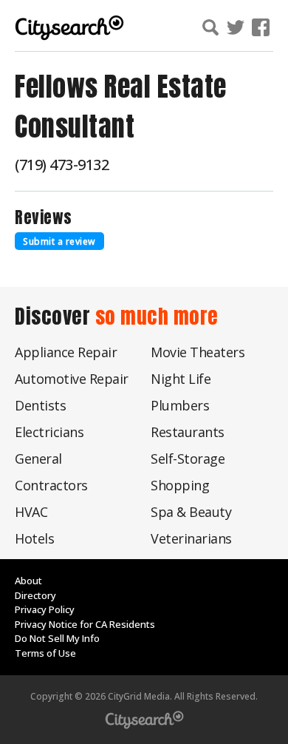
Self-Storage (187, 458)
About (28, 580)
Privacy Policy (45, 609)
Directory (35, 595)
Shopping (180, 485)
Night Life (180, 379)
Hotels (34, 538)
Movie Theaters (197, 352)
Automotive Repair (71, 379)
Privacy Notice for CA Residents (85, 624)
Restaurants (187, 432)
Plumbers (180, 405)
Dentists (40, 405)
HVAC (31, 512)
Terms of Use (45, 653)
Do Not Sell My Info (57, 638)
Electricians (49, 432)
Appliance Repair (66, 352)
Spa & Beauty (191, 512)
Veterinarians (191, 538)
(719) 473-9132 (62, 165)
